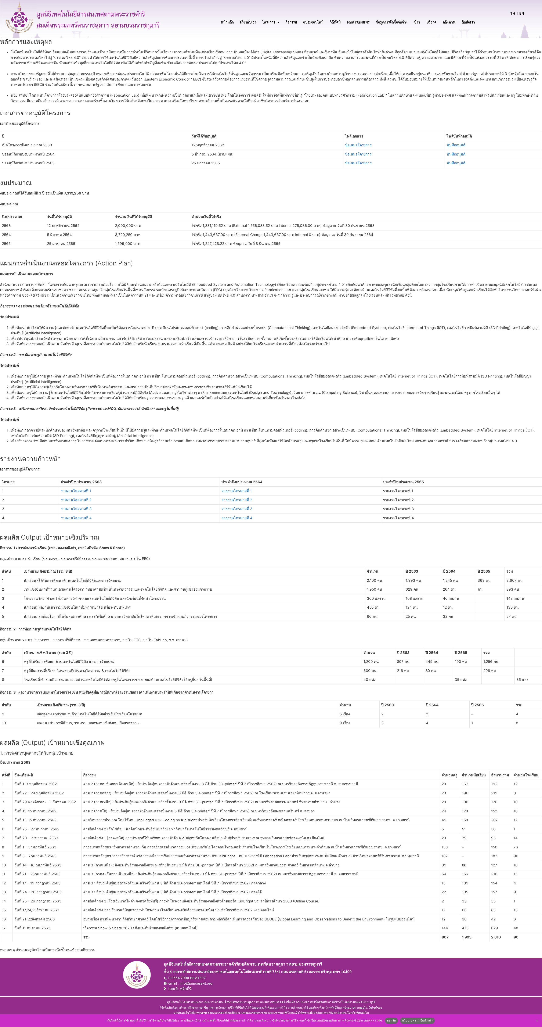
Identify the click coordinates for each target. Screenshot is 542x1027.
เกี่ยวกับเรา (248, 22)
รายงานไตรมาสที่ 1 (76, 491)
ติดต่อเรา (468, 22)
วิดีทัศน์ (335, 22)
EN (521, 13)
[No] (537, 1021)
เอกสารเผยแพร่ (358, 22)
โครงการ (269, 22)
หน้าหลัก (227, 22)
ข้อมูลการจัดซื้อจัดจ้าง (392, 22)
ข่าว (417, 22)
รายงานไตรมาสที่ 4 (76, 518)
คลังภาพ (449, 22)
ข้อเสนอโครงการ (358, 145)
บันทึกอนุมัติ (456, 145)
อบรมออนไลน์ (313, 22)
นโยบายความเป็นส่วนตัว (417, 1020)
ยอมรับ (391, 1020)
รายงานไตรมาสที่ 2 (76, 500)
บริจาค (431, 22)
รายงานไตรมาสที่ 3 (76, 509)
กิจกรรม (291, 22)
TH (512, 13)
